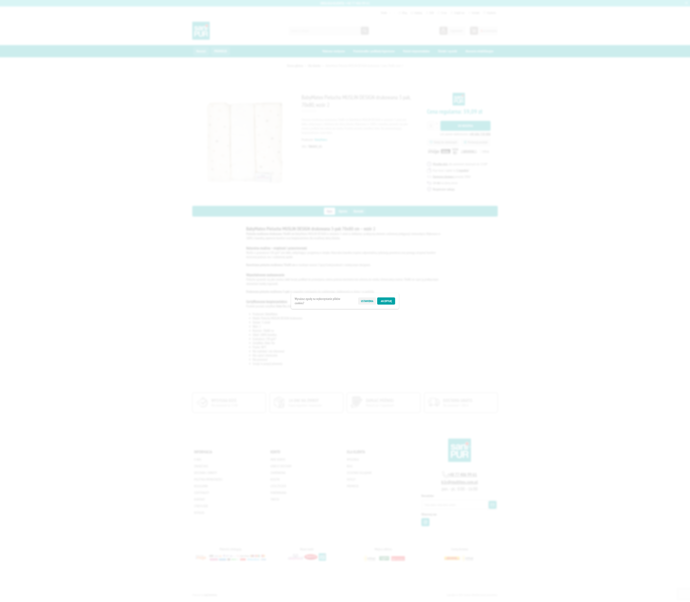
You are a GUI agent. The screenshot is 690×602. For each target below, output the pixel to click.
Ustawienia (367, 301)
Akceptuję (386, 301)
